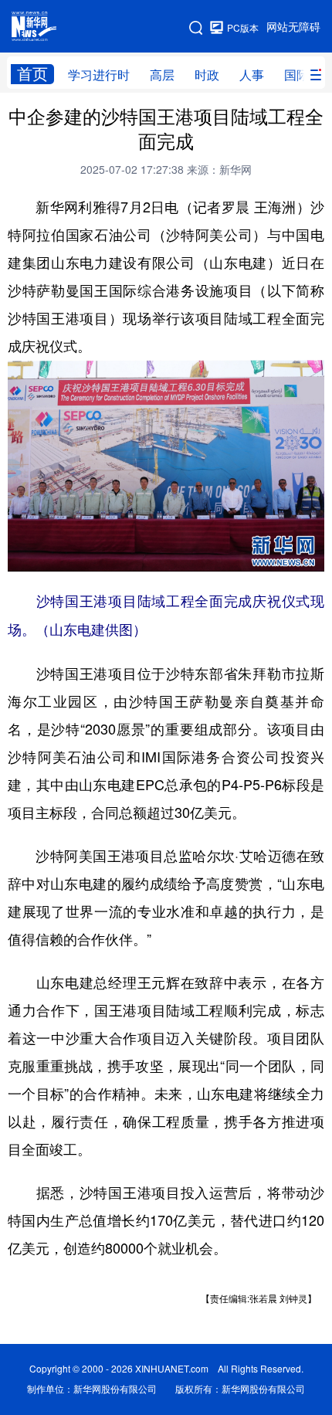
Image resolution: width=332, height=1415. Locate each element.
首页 (32, 74)
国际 (296, 75)
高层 (162, 75)
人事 (251, 75)
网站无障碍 (293, 27)
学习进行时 (99, 75)
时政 (207, 75)
